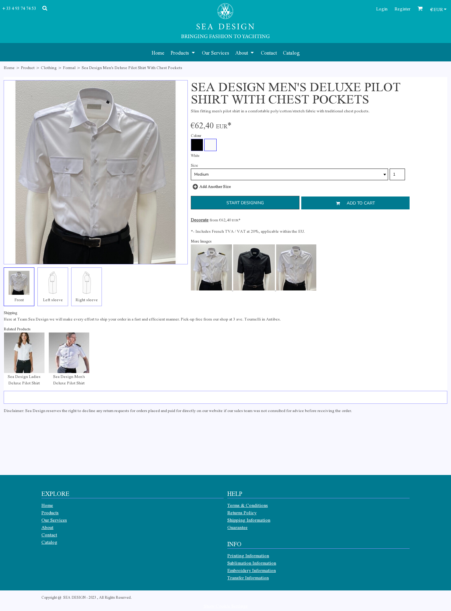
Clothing (49, 67)
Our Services (54, 520)
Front (19, 299)
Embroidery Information (251, 570)
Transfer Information (248, 577)
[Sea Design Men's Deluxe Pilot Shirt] (69, 352)
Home (9, 67)
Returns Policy (241, 512)
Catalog (49, 542)
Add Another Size (215, 186)
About (47, 527)
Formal (69, 67)
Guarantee (237, 527)
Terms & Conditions (247, 505)
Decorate (200, 219)
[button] (183, 52)
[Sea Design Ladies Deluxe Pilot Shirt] (24, 352)
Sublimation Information (251, 563)
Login (381, 8)
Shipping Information (248, 520)
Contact (49, 534)
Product (28, 67)
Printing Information (248, 555)
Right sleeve (86, 299)
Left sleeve (53, 299)
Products (50, 512)
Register (403, 8)
